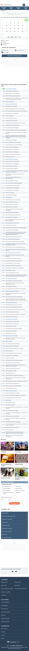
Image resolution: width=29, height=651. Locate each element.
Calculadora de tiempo (7, 528)
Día (3, 500)
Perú (11, 5)
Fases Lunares (6, 52)
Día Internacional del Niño (11, 319)
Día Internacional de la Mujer (8, 493)
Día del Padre (19, 488)
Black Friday (8, 400)
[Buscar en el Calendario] (24, 5)
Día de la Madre (6, 488)
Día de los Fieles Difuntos (11, 104)
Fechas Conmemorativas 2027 (21, 588)
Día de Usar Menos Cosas (11, 302)
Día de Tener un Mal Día (11, 278)
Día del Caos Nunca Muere (12, 159)
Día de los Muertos (10, 101)
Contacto (3, 635)
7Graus (13, 645)
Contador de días (6, 525)
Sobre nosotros (4, 628)
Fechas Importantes (20, 50)
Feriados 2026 (11, 8)
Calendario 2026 (3, 8)
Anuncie (2, 638)
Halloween (18, 492)
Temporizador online (6, 537)
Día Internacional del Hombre (12, 291)
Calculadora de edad (6, 531)
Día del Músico (9, 341)
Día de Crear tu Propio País (12, 335)
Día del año (4, 534)
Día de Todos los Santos (11, 88)
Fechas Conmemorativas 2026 (7, 588)
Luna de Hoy (4, 522)
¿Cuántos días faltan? (7, 482)
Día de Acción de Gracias (11, 390)
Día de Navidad (6, 486)
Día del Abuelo (6, 490)
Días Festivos (5, 50)
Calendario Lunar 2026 (7, 519)
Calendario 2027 (18, 8)
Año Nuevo (18, 486)
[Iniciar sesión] (27, 5)
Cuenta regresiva (4, 605)
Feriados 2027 (26, 8)
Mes (10, 500)
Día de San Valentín (20, 490)
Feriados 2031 (5, 513)
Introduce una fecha (7, 497)
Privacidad (3, 631)
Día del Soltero (9, 197)
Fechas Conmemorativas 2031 (8, 516)
